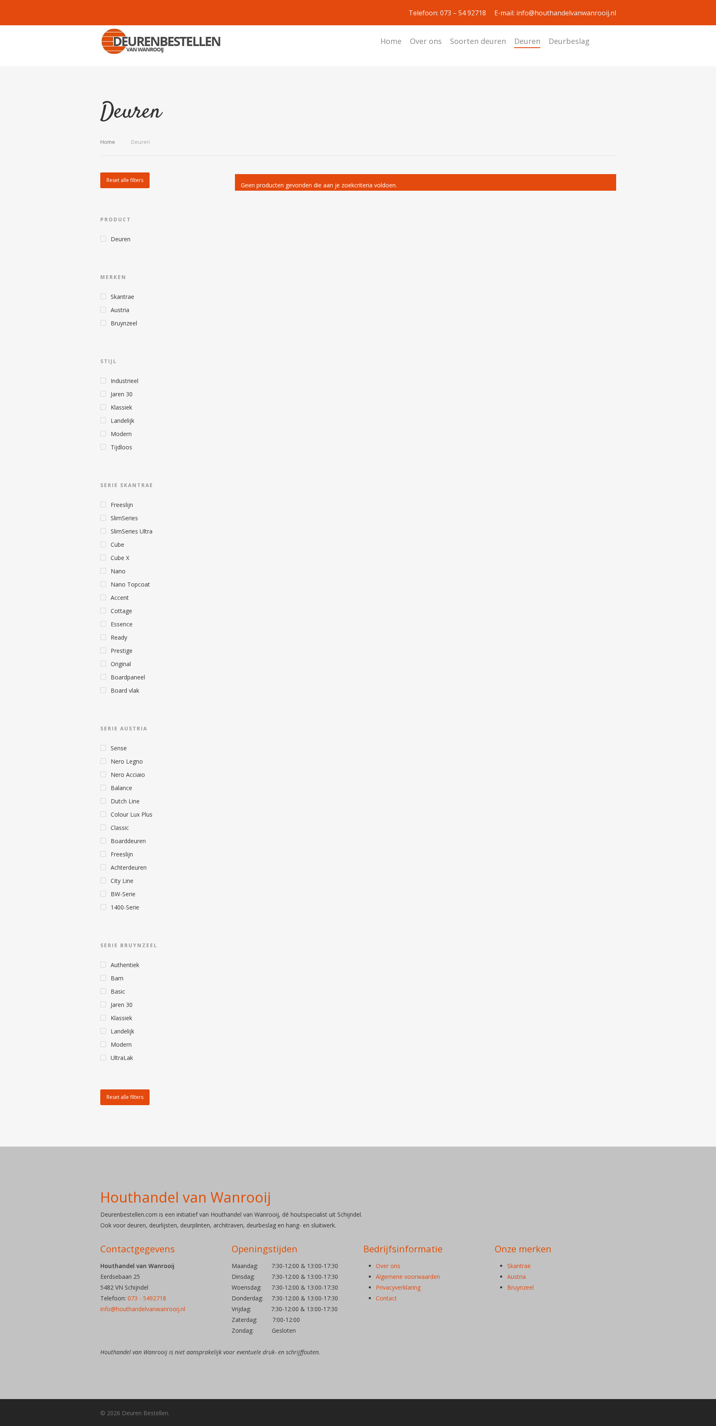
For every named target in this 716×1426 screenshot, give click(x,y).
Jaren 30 (122, 394)
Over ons (426, 41)
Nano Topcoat (130, 584)
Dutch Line (125, 801)
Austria (120, 310)
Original (121, 664)
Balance (121, 788)
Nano (118, 571)
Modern (121, 434)
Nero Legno (127, 761)
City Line (122, 881)
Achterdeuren (129, 867)
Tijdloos (121, 447)
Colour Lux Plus (131, 814)
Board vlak (125, 690)
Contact (386, 1298)
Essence (122, 624)
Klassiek (121, 407)
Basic (118, 991)
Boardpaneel (128, 677)
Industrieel (124, 381)
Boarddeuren (128, 841)
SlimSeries (124, 518)
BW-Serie (123, 894)
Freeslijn (122, 505)
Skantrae (122, 297)
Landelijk (122, 420)
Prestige (122, 651)
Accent (120, 597)
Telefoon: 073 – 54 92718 (447, 12)
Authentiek (125, 965)
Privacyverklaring (398, 1287)
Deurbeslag (569, 41)
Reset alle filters (124, 180)
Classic (120, 828)
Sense (119, 748)
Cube (117, 544)
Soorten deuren (478, 41)
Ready (119, 637)
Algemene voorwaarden (408, 1276)
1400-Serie (125, 907)
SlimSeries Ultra (131, 531)
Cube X (120, 558)
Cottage (121, 611)
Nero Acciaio (128, 774)
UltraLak (122, 1058)
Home (391, 41)
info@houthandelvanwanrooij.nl (142, 1309)
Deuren (527, 41)
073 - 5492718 (147, 1298)
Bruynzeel (124, 323)
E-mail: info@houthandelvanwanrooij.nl (555, 12)
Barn (117, 978)
